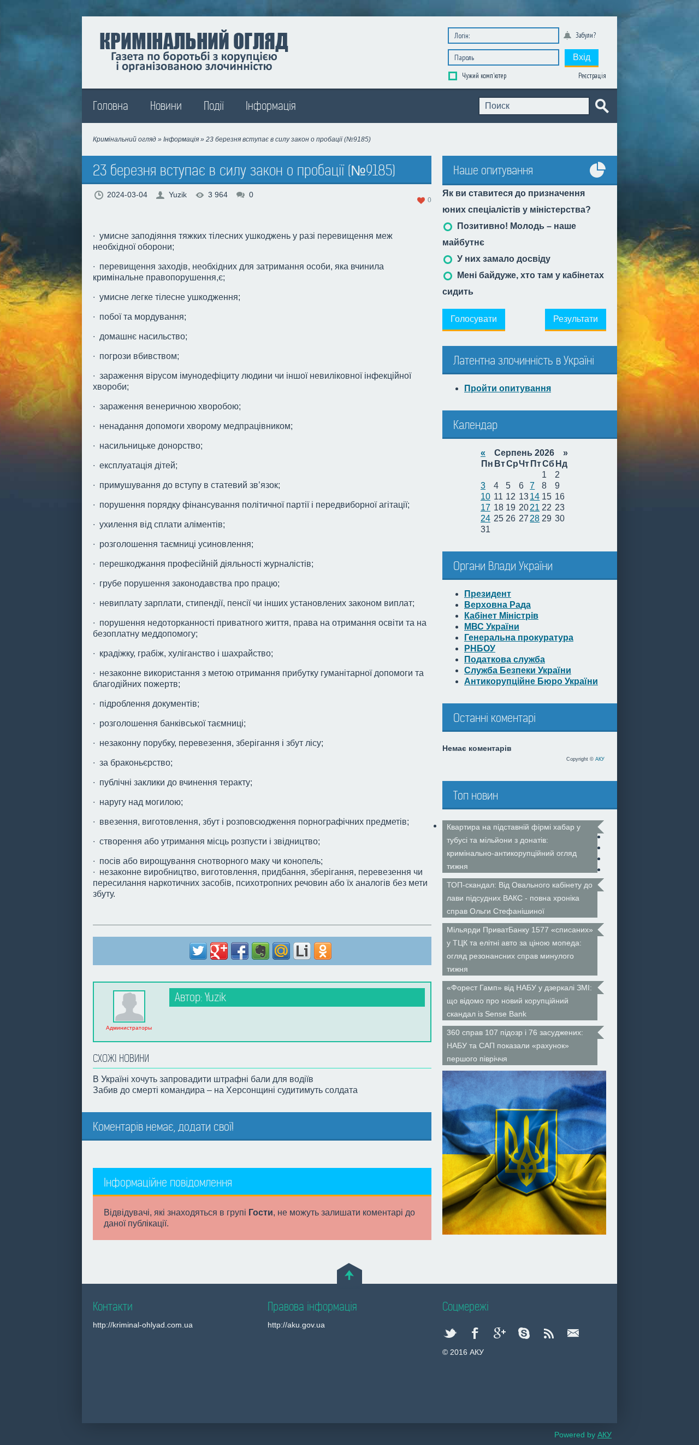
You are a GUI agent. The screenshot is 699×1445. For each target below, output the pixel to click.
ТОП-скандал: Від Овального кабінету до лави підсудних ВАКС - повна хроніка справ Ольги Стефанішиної (520, 897)
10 (485, 496)
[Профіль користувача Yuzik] (129, 1006)
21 (535, 507)
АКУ (600, 759)
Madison (193, 49)
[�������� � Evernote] (260, 951)
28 (535, 518)
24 (485, 518)
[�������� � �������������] (322, 951)
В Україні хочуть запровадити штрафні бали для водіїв (203, 1079)
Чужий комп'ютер (483, 75)
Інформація (271, 106)
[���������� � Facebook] (239, 951)
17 (485, 507)
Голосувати (474, 319)
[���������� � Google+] (219, 951)
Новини (166, 106)
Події (214, 106)
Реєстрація (592, 75)
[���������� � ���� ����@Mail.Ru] (281, 951)
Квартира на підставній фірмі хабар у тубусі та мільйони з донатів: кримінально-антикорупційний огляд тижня (513, 847)
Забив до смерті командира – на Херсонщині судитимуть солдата (225, 1090)
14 (535, 496)
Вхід (581, 57)
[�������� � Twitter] (198, 951)
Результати (575, 319)
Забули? (586, 35)
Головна (110, 106)
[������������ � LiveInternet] (302, 951)
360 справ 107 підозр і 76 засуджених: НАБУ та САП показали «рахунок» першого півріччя (515, 1045)
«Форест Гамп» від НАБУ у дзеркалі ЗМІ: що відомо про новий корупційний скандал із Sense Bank (519, 1000)
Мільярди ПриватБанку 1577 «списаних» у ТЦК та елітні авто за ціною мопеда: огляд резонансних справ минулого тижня (520, 949)
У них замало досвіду (502, 258)
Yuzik (178, 194)
